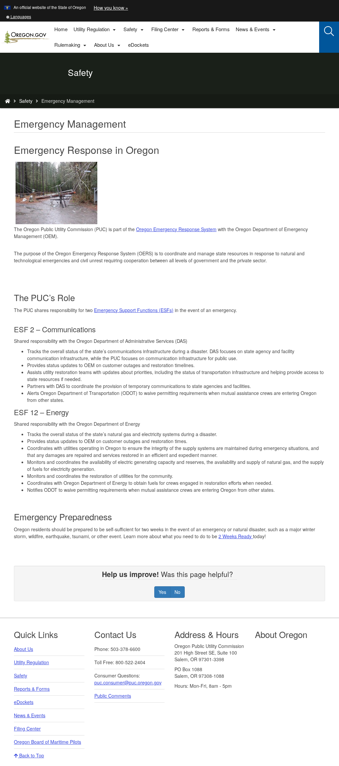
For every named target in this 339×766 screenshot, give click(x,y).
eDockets (140, 47)
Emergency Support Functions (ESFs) (133, 310)
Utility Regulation (31, 662)
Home (61, 29)
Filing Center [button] (168, 29)
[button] (18, 16)
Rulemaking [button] (71, 45)
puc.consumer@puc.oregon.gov (128, 682)
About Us (23, 649)
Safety (25, 100)
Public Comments (112, 695)
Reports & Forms (211, 29)
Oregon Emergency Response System (176, 229)
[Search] (329, 31)
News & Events (29, 715)
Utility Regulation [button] (95, 29)
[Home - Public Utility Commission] (7, 100)
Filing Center (27, 728)
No (177, 592)
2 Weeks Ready (235, 536)
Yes (162, 592)
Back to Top (31, 755)
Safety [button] (134, 29)
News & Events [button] (256, 29)
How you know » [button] (111, 7)
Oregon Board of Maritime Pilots (47, 741)
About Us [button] (108, 45)
